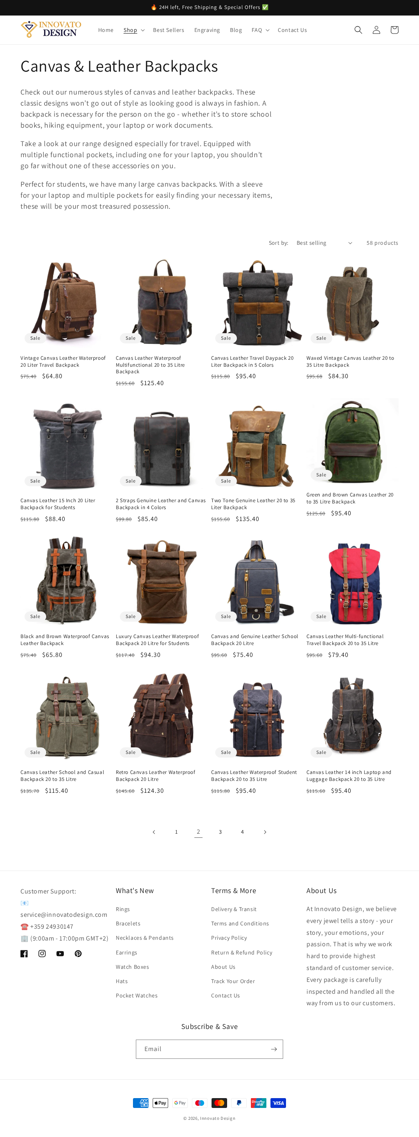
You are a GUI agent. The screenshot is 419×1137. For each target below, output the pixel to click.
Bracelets (128, 923)
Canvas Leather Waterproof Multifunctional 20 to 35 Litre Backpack (150, 365)
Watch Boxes (132, 966)
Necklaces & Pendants (145, 937)
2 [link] (198, 831)
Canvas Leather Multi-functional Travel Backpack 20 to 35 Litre (345, 640)
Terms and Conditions (240, 923)
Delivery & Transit (234, 909)
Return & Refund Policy (241, 952)
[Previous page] (154, 832)
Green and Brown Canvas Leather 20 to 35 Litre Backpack (350, 498)
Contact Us (225, 995)
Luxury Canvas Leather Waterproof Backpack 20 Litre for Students (157, 640)
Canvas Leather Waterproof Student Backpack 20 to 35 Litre (254, 776)
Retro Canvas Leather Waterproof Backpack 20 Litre (156, 776)
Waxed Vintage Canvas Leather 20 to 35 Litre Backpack (350, 361)
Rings (123, 909)
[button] (133, 29)
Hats (122, 981)
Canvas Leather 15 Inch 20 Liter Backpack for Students (57, 504)
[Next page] (265, 832)
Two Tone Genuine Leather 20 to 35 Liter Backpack (253, 504)
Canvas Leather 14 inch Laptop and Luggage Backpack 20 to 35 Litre (349, 776)
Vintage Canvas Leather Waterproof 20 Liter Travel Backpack (63, 361)
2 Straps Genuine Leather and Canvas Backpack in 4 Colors (161, 504)
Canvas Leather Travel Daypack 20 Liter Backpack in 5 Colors (252, 361)
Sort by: (278, 242)
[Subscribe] (274, 1049)
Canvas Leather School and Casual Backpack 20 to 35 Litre (62, 776)
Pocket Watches (137, 995)
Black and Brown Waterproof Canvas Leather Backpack (64, 640)
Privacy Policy (229, 937)
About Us (223, 966)
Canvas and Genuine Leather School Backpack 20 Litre (254, 640)
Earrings (126, 952)
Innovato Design (218, 1118)
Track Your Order (233, 981)
